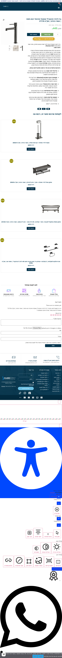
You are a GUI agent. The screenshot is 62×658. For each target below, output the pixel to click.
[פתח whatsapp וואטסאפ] (31, 652)
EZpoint (3, 386)
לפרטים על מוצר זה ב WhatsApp (43, 39)
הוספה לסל (33, 34)
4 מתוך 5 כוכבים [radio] (53, 315)
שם (60, 330)
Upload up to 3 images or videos (51, 328)
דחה (35, 656)
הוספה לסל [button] (31, 149)
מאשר (40, 656)
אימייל (59, 336)
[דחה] (31, 657)
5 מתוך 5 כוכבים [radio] (51, 315)
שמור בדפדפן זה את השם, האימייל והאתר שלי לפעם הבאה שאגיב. (42, 342)
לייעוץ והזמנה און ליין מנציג (51, 360)
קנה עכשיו (47, 34)
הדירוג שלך (58, 313)
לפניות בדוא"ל (32, 361)
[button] (58, 7)
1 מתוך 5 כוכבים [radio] (60, 315)
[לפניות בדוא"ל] (35, 357)
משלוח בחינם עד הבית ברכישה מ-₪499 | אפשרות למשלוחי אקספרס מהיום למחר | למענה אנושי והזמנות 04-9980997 (31, 1)
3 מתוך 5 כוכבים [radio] (56, 315)
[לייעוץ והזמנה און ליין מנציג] (58, 357)
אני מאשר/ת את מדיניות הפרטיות (27, 384)
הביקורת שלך (57, 318)
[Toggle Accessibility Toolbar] (59, 401)
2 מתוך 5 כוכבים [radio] (58, 315)
